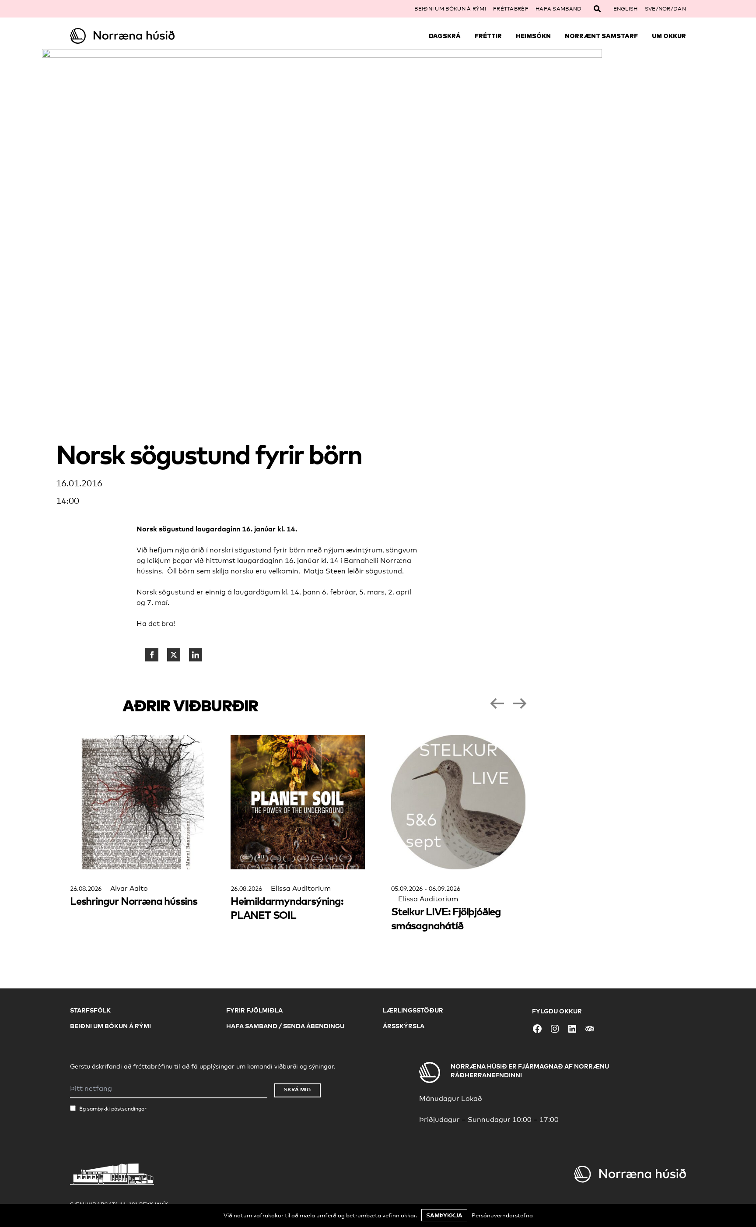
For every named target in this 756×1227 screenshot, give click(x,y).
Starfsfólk (90, 1010)
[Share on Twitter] (173, 654)
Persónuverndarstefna (502, 1215)
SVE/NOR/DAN (665, 9)
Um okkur (669, 36)
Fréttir (488, 36)
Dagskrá (445, 36)
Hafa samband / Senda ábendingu (285, 1026)
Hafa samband (559, 9)
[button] (497, 703)
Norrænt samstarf (601, 36)
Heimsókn (533, 36)
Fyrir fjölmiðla (254, 1010)
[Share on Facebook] (151, 654)
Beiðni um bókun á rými (450, 9)
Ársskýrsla (403, 1026)
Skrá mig (297, 1089)
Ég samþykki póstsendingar (113, 1109)
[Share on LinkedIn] (195, 654)
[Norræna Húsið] (147, 36)
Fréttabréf (510, 9)
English (625, 9)
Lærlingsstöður (413, 1010)
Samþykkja (444, 1215)
